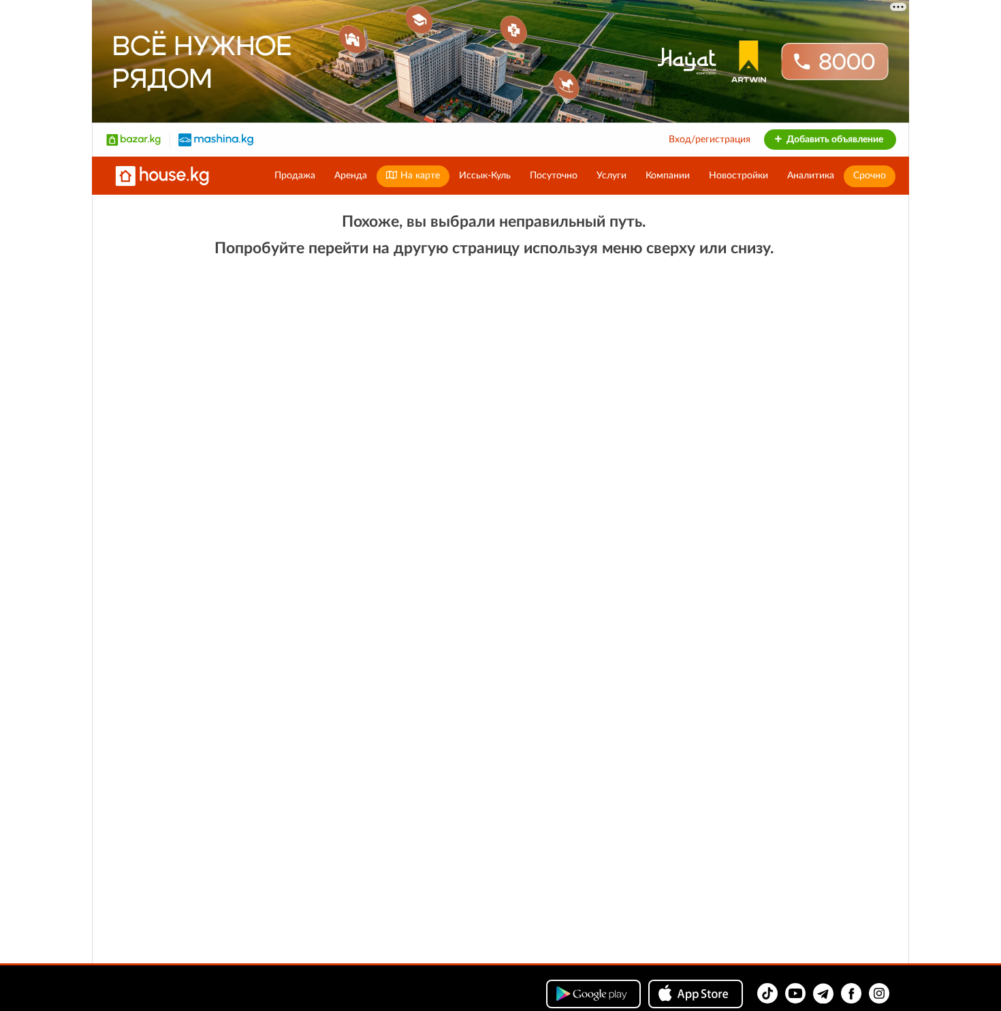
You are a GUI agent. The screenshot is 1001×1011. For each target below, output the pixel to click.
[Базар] (133, 139)
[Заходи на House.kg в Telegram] (823, 993)
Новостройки (738, 175)
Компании (668, 175)
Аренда (350, 175)
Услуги (611, 175)
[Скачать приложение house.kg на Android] (593, 994)
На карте (419, 175)
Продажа (294, 175)
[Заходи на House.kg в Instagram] (879, 993)
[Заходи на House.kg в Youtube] (795, 993)
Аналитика (810, 175)
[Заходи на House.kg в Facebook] (851, 993)
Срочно (869, 175)
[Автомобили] (215, 139)
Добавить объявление (833, 139)
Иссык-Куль (485, 175)
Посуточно (553, 175)
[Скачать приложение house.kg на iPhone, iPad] (696, 994)
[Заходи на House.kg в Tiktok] (767, 993)
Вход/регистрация (709, 139)
